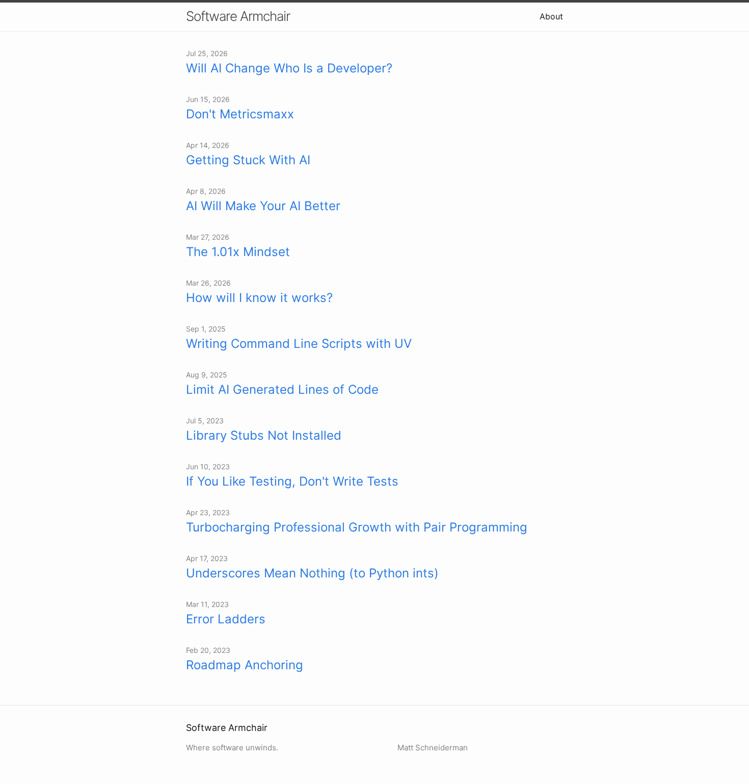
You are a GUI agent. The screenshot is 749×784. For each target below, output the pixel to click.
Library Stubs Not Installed (263, 435)
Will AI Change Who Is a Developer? (289, 68)
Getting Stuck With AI (248, 160)
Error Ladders (225, 619)
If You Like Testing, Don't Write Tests (292, 481)
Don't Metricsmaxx (240, 114)
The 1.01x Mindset (238, 251)
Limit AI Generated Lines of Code (282, 389)
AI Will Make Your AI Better (263, 205)
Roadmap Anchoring (244, 664)
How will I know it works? (259, 297)
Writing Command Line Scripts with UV (299, 343)
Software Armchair (238, 16)
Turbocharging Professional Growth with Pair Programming (356, 527)
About (551, 16)
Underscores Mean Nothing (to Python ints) (312, 573)
